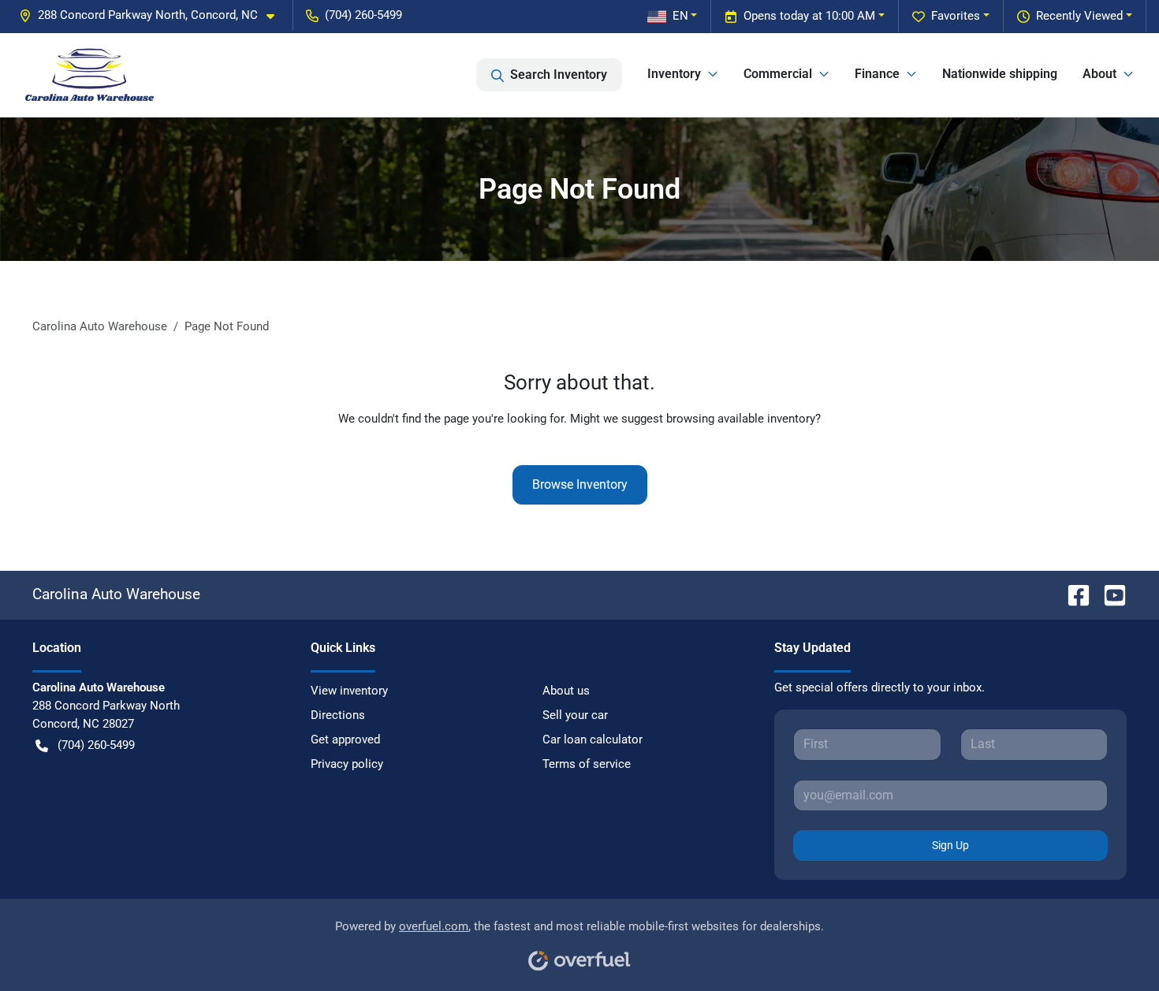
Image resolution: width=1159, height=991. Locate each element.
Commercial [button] (777, 73)
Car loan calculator (592, 739)
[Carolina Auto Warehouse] (89, 74)
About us (566, 691)
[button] (153, 15)
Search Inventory (558, 74)
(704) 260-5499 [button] (363, 15)
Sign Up (950, 845)
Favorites (955, 16)
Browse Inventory (580, 484)
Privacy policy (347, 764)
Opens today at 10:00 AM (809, 16)
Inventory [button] (674, 73)
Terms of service (586, 764)
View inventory (349, 691)
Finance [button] (877, 73)
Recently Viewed (1079, 16)
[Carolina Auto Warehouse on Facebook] (1072, 594)
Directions (338, 715)
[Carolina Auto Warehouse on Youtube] (1108, 594)
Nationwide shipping (999, 73)
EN (680, 16)
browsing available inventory (740, 419)
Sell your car (575, 715)
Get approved (345, 739)
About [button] (1099, 73)
